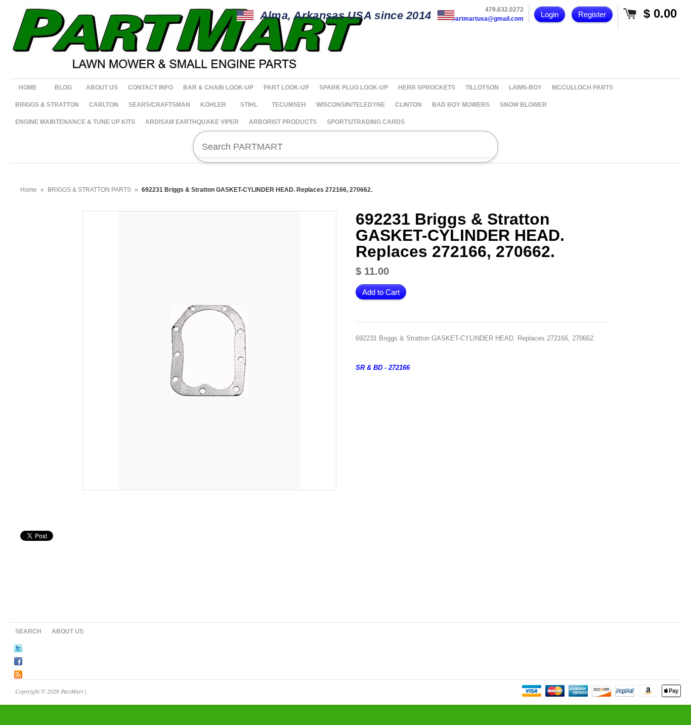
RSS (18, 672)
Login (549, 14)
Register (592, 14)
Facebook (18, 659)
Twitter (18, 646)
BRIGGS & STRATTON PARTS (89, 189)
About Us (67, 631)
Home (28, 189)
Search (28, 631)
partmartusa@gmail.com (488, 18)
